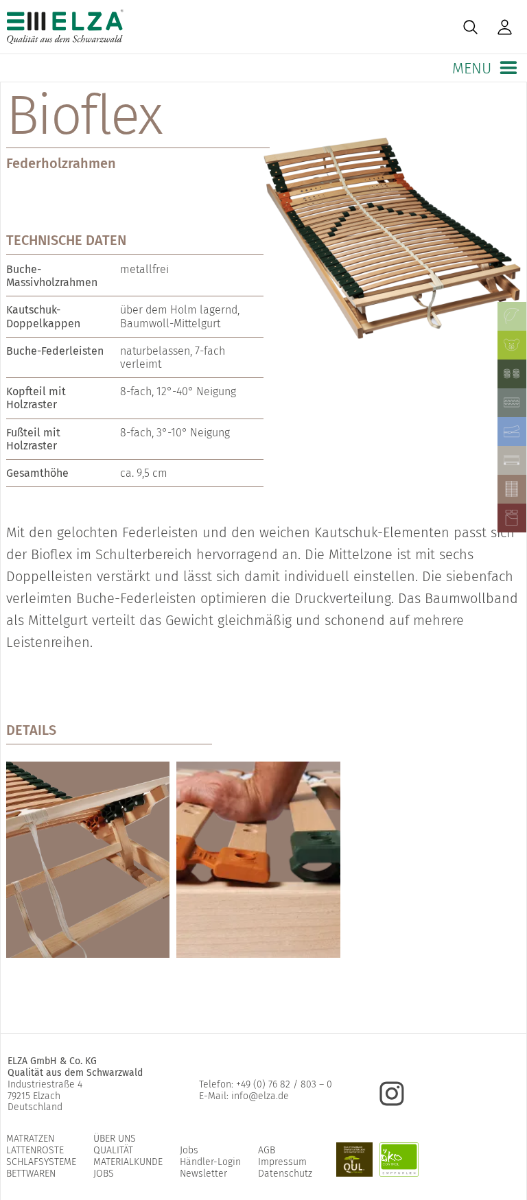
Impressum (282, 1162)
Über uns (114, 1138)
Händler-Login (210, 1162)
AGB (266, 1150)
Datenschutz (285, 1173)
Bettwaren (31, 1173)
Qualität (113, 1150)
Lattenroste (35, 1150)
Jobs (103, 1173)
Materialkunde (128, 1162)
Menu (473, 68)
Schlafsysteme (41, 1162)
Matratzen (30, 1138)
